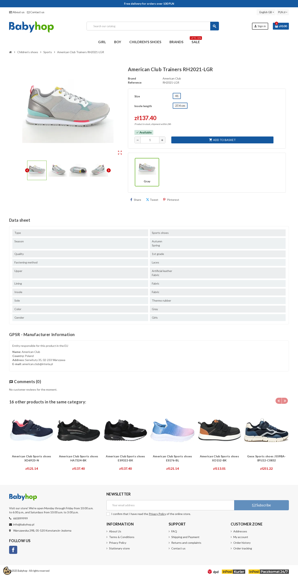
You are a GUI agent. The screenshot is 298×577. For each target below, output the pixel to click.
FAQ (174, 531)
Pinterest (173, 199)
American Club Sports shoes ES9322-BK (125, 458)
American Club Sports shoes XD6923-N (31, 458)
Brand (132, 78)
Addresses (240, 531)
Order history (242, 542)
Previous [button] (278, 401)
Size (137, 96)
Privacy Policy (157, 514)
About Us (115, 531)
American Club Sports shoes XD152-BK (219, 458)
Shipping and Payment (185, 537)
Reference (134, 82)
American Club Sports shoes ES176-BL (172, 458)
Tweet (154, 199)
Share (137, 199)
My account (240, 537)
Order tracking (242, 548)
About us (18, 12)
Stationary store (119, 548)
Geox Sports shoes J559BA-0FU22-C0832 (266, 458)
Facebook (13, 550)
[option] (31, 440)
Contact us (37, 12)
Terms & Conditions (121, 537)
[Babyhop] (31, 25)
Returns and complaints (186, 542)
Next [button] (285, 401)
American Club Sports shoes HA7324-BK (78, 458)
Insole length (143, 106)
